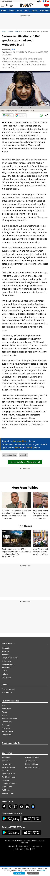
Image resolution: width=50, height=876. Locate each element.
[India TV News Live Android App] (11, 818)
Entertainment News (9, 718)
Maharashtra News (32, 758)
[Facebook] (4, 806)
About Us (5, 651)
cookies (42, 870)
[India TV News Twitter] (46, 1)
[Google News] (8, 115)
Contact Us (6, 648)
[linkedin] (27, 806)
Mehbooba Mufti (9, 455)
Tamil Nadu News (8, 777)
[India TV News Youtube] (48, 1)
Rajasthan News (31, 761)
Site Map (11, 846)
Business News (7, 731)
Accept (19, 873)
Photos (4, 712)
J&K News (6, 790)
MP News (5, 770)
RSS (33, 849)
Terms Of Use (23, 846)
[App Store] (31, 818)
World (26, 10)
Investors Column (8, 664)
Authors (5, 674)
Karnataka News (8, 793)
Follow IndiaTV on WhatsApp (23, 462)
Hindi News (6, 667)
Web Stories (6, 677)
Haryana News (7, 764)
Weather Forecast (8, 689)
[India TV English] (26, 5)
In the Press (6, 661)
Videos (12, 10)
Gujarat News (7, 787)
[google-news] (33, 806)
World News (6, 709)
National (17, 32)
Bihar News (6, 758)
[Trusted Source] (21, 115)
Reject (33, 873)
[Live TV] (46, 5)
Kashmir (23, 455)
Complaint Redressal (9, 658)
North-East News (8, 774)
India (19, 10)
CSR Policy (19, 849)
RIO (27, 849)
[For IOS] (31, 832)
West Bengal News (32, 767)
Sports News (7, 722)
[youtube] (21, 806)
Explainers (6, 728)
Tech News (6, 725)
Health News (6, 735)
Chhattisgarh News (9, 783)
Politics (10, 32)
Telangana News (31, 764)
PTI (13, 49)
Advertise (5, 655)
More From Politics (25, 487)
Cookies (5, 868)
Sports (34, 10)
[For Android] (11, 832)
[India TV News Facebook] (43, 1)
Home (3, 10)
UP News (5, 780)
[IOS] (38, 1)
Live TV (4, 671)
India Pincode (7, 692)
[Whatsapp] (41, 115)
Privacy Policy (36, 846)
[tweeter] (10, 806)
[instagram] (15, 806)
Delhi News (6, 761)
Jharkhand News (8, 767)
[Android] (40, 1)
